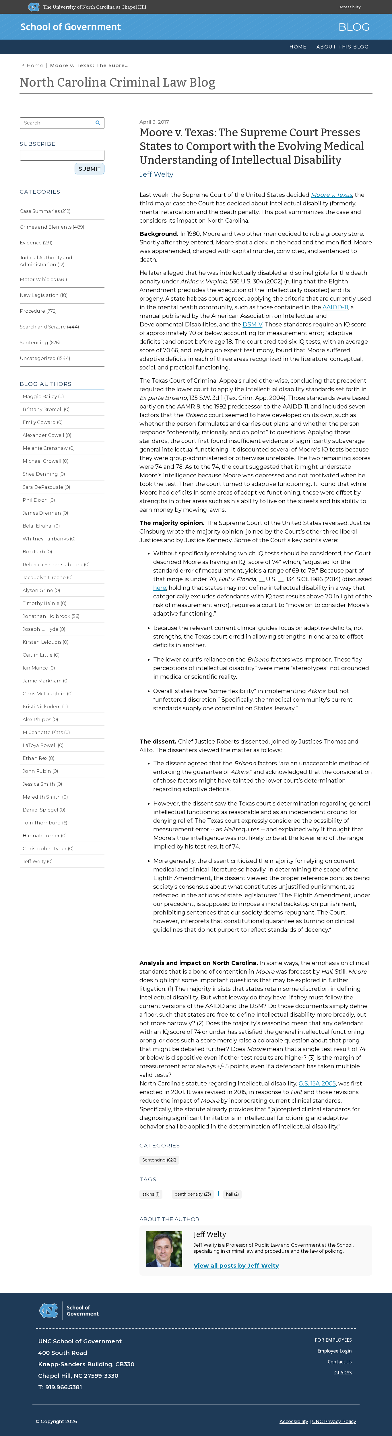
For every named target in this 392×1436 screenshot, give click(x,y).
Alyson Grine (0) (41, 590)
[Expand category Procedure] (99, 311)
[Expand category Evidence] (99, 243)
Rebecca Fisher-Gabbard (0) (56, 564)
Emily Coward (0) (43, 422)
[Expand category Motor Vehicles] (99, 279)
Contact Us (340, 1362)
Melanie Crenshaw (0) (49, 448)
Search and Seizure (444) (49, 327)
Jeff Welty (156, 174)
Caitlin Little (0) (41, 655)
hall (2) (232, 1194)
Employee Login (334, 1351)
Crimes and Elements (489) (52, 227)
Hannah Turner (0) (45, 835)
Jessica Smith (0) (42, 784)
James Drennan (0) (45, 513)
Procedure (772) (38, 311)
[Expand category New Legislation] (99, 295)
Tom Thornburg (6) (45, 823)
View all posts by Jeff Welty (236, 1265)
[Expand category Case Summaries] (99, 211)
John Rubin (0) (40, 771)
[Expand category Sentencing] (99, 343)
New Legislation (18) (44, 295)
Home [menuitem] (298, 47)
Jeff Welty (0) (38, 861)
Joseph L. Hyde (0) (44, 629)
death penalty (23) (193, 1194)
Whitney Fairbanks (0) (49, 539)
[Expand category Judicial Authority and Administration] (99, 261)
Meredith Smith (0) (45, 797)
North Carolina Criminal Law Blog (118, 82)
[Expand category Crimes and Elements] (99, 227)
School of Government (71, 26)
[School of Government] (69, 1310)
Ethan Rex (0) (39, 758)
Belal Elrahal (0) (41, 526)
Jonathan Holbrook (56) (51, 616)
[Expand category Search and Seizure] (99, 327)
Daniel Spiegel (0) (44, 810)
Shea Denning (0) (44, 474)
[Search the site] (96, 123)
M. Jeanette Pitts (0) (46, 732)
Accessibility (350, 6)
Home (35, 65)
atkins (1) (151, 1194)
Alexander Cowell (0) (47, 435)
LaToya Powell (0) (43, 745)
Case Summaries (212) (45, 211)
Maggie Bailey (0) (43, 396)
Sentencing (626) (159, 1160)
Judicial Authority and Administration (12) (46, 261)
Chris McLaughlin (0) (48, 693)
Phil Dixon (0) (39, 500)
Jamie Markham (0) (46, 681)
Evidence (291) (36, 243)
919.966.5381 (63, 1387)
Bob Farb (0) (37, 551)
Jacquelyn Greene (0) (48, 577)
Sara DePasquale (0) (46, 487)
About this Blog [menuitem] (343, 47)
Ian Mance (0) (39, 668)
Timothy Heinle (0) (45, 603)
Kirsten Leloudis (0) (46, 642)
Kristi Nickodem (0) (45, 706)
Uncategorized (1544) (45, 358)
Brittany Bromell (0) (46, 409)
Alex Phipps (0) (40, 719)
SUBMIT (90, 169)
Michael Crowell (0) (46, 461)
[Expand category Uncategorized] (99, 358)
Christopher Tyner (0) (48, 848)
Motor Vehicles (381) (43, 279)
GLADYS (343, 1372)
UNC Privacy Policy (334, 1421)
